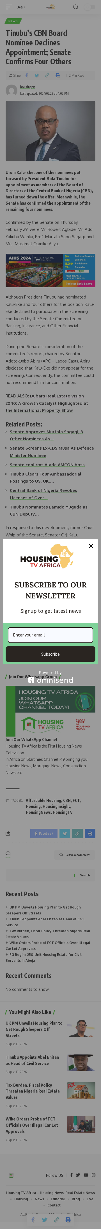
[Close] (91, 546)
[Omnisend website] (50, 677)
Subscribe (50, 654)
